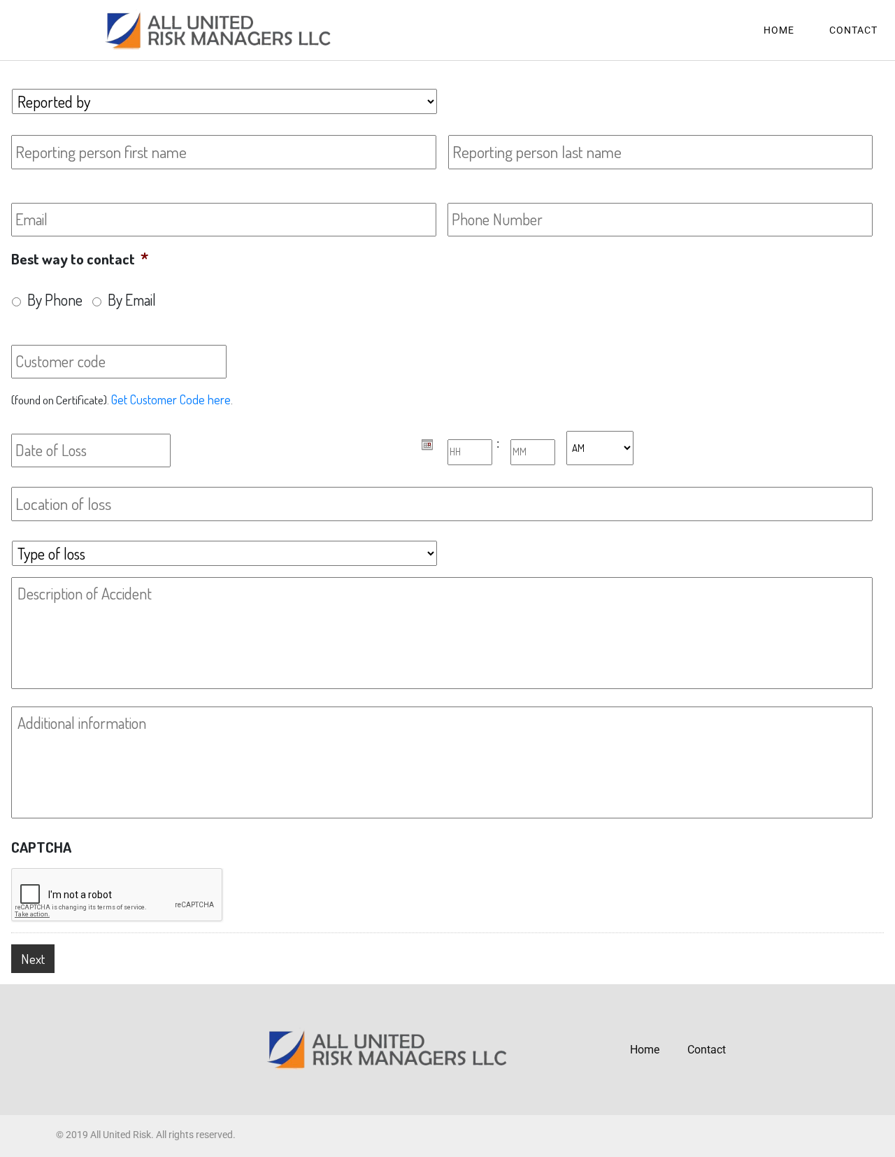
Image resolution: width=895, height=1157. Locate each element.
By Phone (55, 299)
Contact (853, 30)
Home (779, 30)
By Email (132, 299)
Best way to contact (79, 258)
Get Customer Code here (171, 399)
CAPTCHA (41, 846)
